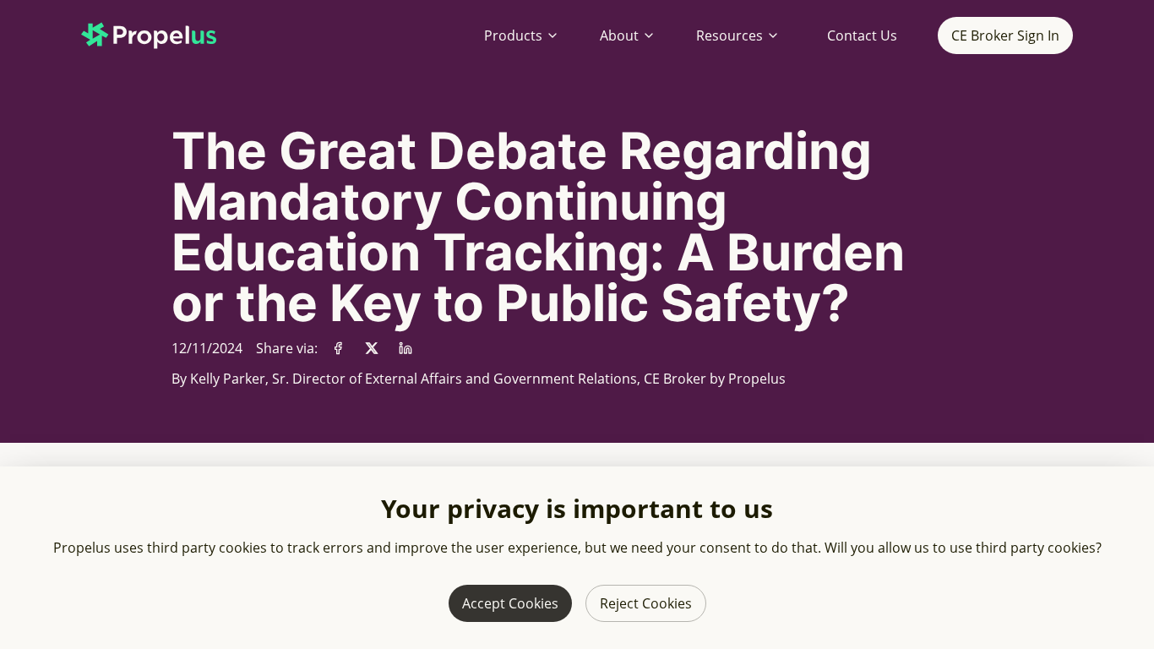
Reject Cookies (646, 603)
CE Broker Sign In (1005, 35)
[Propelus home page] (162, 35)
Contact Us (862, 35)
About (619, 35)
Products (513, 35)
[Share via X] (371, 348)
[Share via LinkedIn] (405, 348)
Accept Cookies (510, 603)
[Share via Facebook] (338, 348)
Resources (729, 35)
